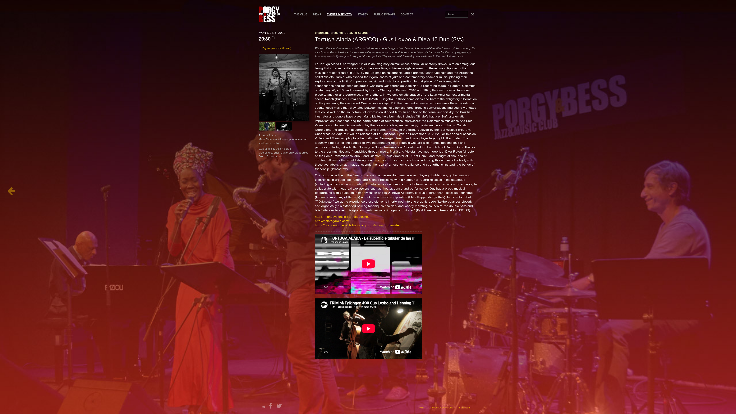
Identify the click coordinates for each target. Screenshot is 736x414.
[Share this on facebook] (271, 407)
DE (472, 14)
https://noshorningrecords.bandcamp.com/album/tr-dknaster (357, 225)
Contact (407, 14)
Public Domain (384, 14)
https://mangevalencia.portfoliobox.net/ (342, 217)
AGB (421, 407)
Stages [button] (362, 14)
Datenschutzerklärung (440, 407)
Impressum (464, 407)
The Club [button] (300, 14)
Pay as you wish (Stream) (276, 48)
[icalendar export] (273, 37)
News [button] (317, 14)
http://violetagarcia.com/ (332, 221)
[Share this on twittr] (279, 407)
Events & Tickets (339, 14)
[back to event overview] (11, 193)
